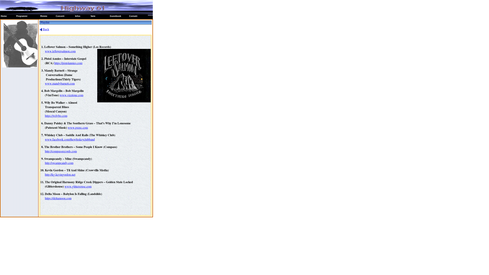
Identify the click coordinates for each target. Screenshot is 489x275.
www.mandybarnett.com (60, 83)
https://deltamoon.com (58, 198)
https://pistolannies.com (68, 63)
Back (46, 29)
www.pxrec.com (78, 127)
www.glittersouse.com (78, 186)
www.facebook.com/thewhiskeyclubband (70, 139)
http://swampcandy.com (59, 163)
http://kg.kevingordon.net (60, 174)
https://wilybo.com (56, 116)
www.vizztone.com (71, 95)
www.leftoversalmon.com (60, 51)
